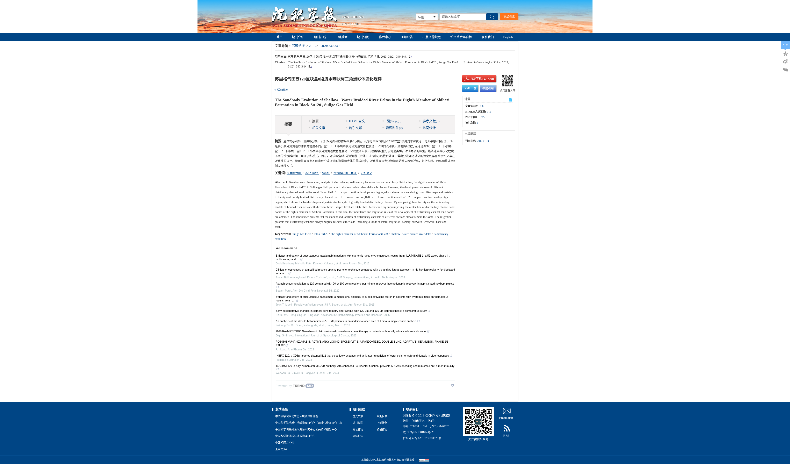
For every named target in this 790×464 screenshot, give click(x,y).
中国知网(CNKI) (284, 442)
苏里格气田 (294, 173)
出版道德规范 (431, 37)
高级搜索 (509, 16)
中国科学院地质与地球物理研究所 (295, 435)
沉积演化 (366, 173)
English (508, 37)
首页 (279, 37)
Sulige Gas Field (301, 234)
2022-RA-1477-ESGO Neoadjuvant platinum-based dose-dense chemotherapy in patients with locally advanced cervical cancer (351, 331)
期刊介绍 (298, 37)
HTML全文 (357, 121)
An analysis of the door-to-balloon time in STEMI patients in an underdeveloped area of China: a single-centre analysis (346, 321)
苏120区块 (312, 173)
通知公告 (407, 37)
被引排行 (382, 429)
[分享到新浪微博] (785, 61)
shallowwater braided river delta (411, 234)
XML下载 (470, 88)
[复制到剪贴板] (410, 56)
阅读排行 (358, 429)
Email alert (506, 418)
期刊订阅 (363, 37)
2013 (312, 46)
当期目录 (382, 416)
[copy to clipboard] (310, 66)
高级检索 (358, 435)
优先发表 (358, 416)
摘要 (315, 121)
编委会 (342, 37)
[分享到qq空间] (785, 53)
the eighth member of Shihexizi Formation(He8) (359, 234)
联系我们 (487, 37)
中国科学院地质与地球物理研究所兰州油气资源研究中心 (308, 422)
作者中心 (385, 37)
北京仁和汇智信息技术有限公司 (386, 459)
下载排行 (382, 422)
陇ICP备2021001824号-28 (418, 432)
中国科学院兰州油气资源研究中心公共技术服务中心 (306, 429)
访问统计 (429, 128)
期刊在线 (320, 37)
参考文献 (431, 121)
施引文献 (355, 128)
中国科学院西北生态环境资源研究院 (296, 416)
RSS (506, 435)
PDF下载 (473, 78)
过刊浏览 (358, 422)
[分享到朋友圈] (785, 70)
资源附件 (394, 128)
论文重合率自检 (461, 37)
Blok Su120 (321, 234)
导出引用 (488, 88)
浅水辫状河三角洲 (345, 173)
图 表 (393, 121)
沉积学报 (298, 46)
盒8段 (326, 173)
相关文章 (318, 128)
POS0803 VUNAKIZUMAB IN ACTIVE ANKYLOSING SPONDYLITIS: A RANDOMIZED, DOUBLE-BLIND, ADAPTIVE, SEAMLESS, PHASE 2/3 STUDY (362, 343)
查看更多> (281, 449)
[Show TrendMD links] (452, 385)
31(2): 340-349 (329, 46)
